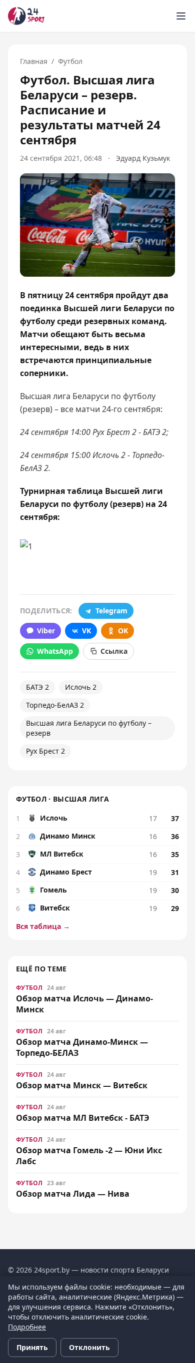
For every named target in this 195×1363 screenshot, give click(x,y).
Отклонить (89, 1347)
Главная (34, 61)
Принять (32, 1347)
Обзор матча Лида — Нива (73, 1193)
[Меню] (181, 16)
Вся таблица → (43, 926)
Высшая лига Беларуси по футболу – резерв (89, 728)
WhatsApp (55, 651)
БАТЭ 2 (37, 687)
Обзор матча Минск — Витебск (82, 1085)
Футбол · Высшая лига (62, 799)
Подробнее (27, 1327)
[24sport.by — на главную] (26, 16)
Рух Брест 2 (45, 751)
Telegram (112, 610)
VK (86, 630)
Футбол (70, 61)
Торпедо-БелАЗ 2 (55, 705)
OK (123, 630)
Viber (46, 630)
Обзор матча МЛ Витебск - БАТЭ (83, 1117)
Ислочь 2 (80, 687)
